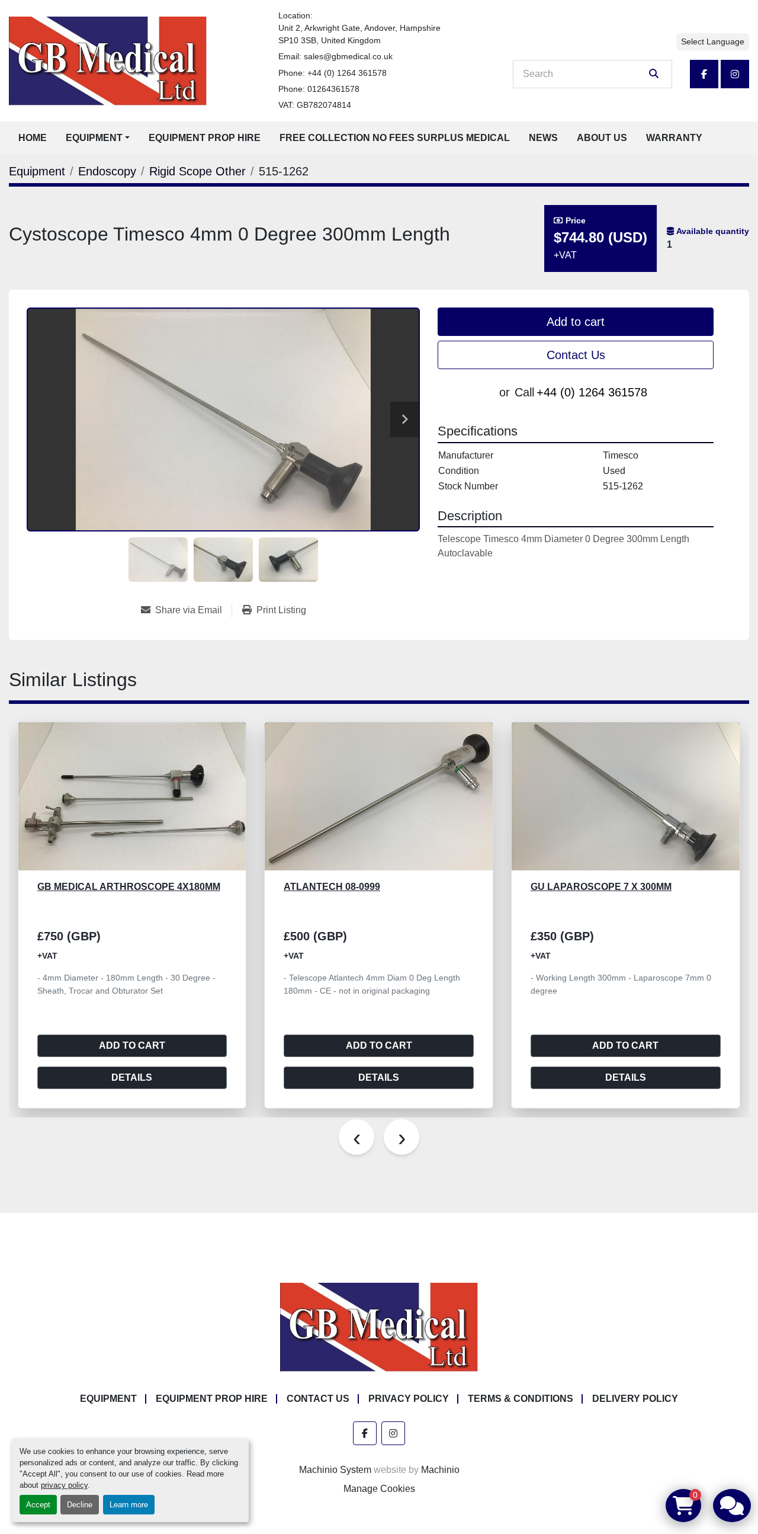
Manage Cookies (379, 1489)
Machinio (440, 1470)
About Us (602, 138)
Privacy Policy (408, 1399)
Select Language (712, 41)
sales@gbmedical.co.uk (348, 56)
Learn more (129, 1504)
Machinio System (335, 1470)
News (543, 138)
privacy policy (64, 1485)
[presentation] (356, 1137)
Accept (38, 1504)
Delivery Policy (635, 1399)
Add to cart (576, 321)
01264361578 (333, 89)
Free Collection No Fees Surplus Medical (395, 138)
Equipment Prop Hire (205, 138)
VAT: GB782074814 (314, 105)
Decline (79, 1504)
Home (32, 138)
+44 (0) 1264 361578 (347, 73)
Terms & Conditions (520, 1399)
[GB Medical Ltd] (379, 1327)
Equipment (94, 138)
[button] (97, 138)
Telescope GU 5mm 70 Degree (608, 887)
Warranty (674, 138)
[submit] (653, 74)
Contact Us (576, 354)
